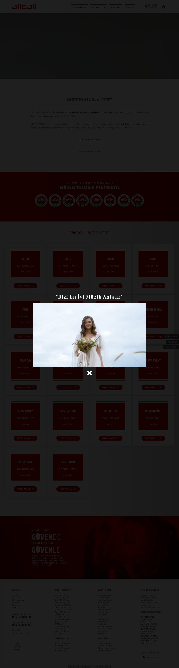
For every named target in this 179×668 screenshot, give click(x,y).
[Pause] (36, 363)
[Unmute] (40, 363)
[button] (89, 373)
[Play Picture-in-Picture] (138, 363)
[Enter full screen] (142, 363)
